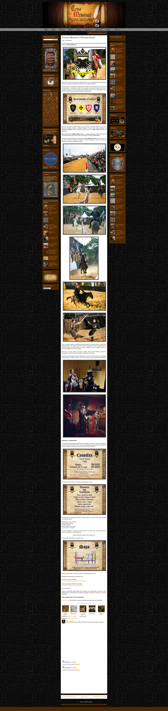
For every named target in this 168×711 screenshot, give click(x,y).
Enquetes (45, 120)
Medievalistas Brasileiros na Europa (50, 115)
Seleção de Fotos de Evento (50, 103)
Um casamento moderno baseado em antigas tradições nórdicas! (53, 264)
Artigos (69, 618)
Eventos (61, 29)
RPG (44, 125)
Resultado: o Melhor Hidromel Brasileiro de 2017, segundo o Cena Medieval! (53, 258)
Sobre (53, 29)
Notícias (56, 103)
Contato (117, 29)
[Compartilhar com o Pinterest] (85, 616)
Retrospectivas (46, 118)
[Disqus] (84, 642)
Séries (47, 106)
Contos (78, 29)
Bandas (45, 99)
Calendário (88, 29)
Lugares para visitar (47, 107)
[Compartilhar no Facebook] (84, 616)
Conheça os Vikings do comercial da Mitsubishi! (53, 244)
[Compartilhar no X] (82, 616)
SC (55, 119)
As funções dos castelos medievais (120, 68)
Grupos (53, 106)
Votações (45, 121)
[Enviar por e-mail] (80, 616)
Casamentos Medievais (53, 112)
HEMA (46, 112)
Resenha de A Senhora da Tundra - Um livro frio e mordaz (120, 57)
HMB (57, 105)
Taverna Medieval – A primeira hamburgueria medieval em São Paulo (53, 207)
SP (76, 618)
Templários (53, 120)
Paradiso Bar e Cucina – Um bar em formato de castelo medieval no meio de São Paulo (53, 226)
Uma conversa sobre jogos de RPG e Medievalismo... (120, 75)
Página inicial (84, 696)
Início (46, 29)
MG (55, 107)
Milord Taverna (65, 600)
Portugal (46, 116)
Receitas (51, 111)
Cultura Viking (46, 102)
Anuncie (108, 29)
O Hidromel (46, 174)
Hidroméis (99, 29)
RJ (50, 100)
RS (51, 116)
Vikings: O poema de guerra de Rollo (53, 238)
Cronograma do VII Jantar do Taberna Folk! (53, 213)
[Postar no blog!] (81, 616)
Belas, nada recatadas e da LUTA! (52, 232)
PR (46, 105)
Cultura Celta (50, 109)
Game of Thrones (47, 108)
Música (70, 29)
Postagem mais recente (68, 696)
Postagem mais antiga (100, 696)
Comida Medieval (51, 101)
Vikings (56, 100)
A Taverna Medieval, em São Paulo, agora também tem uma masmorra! (53, 251)
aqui (85, 134)
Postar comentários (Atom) (86, 701)
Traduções (48, 125)
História (51, 105)
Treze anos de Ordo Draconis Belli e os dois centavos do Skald (120, 107)
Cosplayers (50, 121)
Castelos (56, 111)
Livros (48, 110)
